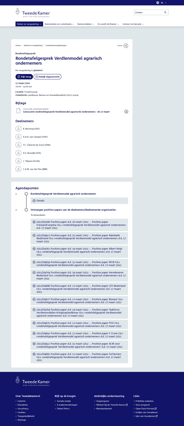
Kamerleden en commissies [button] (58, 24)
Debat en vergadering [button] (28, 24)
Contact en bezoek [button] (132, 24)
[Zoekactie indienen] (165, 12)
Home (18, 45)
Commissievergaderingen (56, 45)
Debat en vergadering (33, 45)
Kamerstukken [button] (85, 24)
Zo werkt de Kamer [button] (107, 24)
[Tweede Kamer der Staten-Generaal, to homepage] (32, 12)
